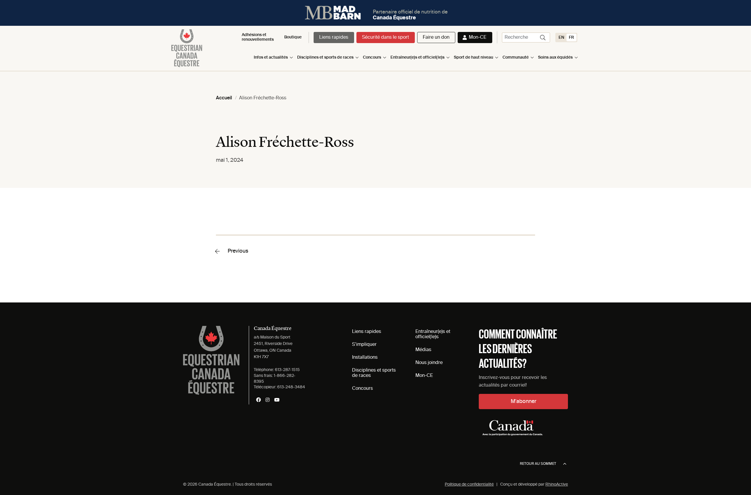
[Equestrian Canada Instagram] (267, 399)
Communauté (516, 57)
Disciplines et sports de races (325, 57)
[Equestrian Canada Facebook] (258, 399)
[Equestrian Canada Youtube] (277, 399)
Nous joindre (429, 362)
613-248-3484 (291, 387)
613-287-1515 (287, 370)
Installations (365, 357)
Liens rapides (333, 37)
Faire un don (436, 37)
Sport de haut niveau (473, 57)
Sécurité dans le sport (385, 37)
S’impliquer (364, 344)
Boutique (293, 37)
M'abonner (523, 401)
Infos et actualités (271, 57)
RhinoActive (556, 484)
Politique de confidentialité (469, 484)
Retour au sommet (538, 464)
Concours (372, 57)
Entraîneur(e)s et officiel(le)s (417, 57)
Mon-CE (477, 37)
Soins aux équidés (555, 57)
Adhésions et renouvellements (258, 37)
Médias (423, 350)
